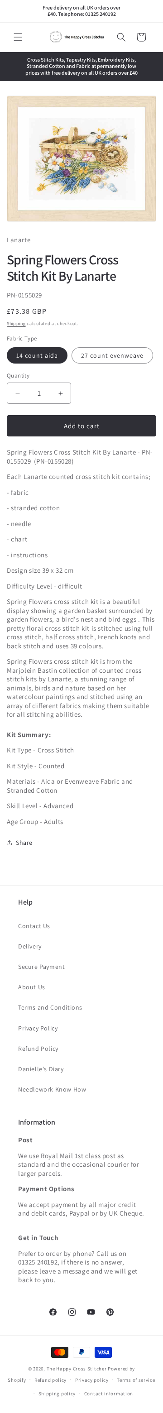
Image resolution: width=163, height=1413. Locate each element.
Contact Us (34, 926)
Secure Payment (41, 967)
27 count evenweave (112, 355)
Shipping (16, 323)
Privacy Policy (38, 1028)
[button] (18, 37)
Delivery (30, 946)
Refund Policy (38, 1048)
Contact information (108, 1393)
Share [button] (24, 842)
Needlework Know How (52, 1089)
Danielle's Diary (41, 1069)
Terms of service (136, 1380)
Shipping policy (57, 1393)
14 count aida (37, 355)
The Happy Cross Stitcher (77, 1368)
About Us (31, 987)
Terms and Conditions (50, 1007)
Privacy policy (92, 1380)
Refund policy (50, 1380)
